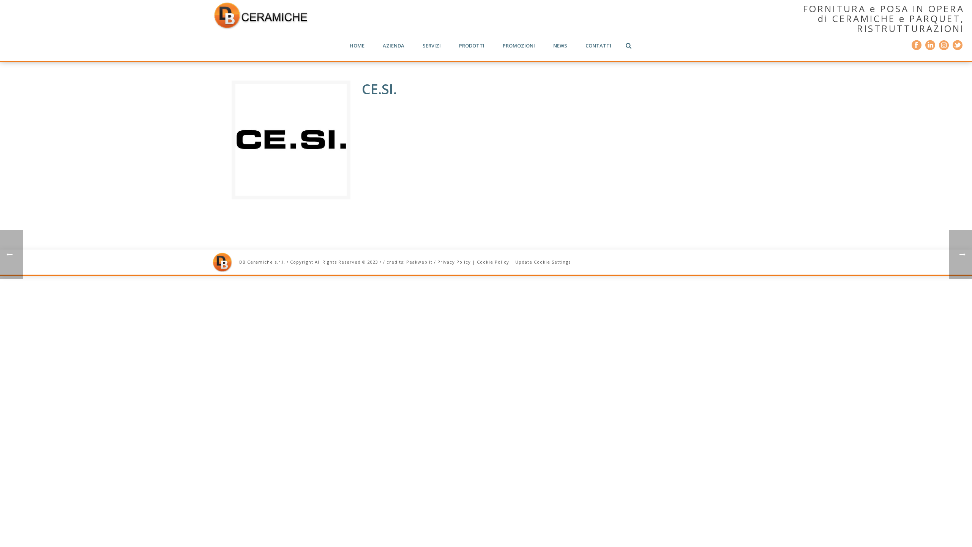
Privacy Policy (454, 262)
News (560, 45)
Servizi (432, 45)
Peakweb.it (419, 262)
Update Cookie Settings (543, 262)
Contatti (598, 45)
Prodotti (471, 45)
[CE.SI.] (291, 139)
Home (357, 45)
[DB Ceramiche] (261, 15)
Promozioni (519, 45)
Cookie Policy (493, 262)
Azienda (393, 45)
